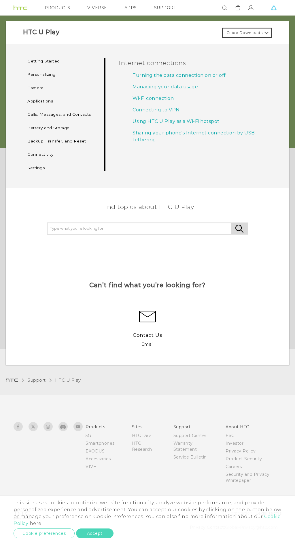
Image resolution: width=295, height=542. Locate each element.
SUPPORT (165, 7)
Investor (234, 443)
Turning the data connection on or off (179, 75)
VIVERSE (97, 7)
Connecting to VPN (156, 110)
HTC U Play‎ (68, 380)
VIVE (91, 466)
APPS (130, 7)
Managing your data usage (165, 87)
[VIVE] (274, 8)
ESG (230, 435)
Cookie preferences (44, 533)
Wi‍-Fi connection (153, 98)
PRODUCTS (57, 7)
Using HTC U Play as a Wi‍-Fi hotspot (176, 121)
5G (88, 435)
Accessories (98, 458)
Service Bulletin (190, 457)
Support (36, 380)
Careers (234, 466)
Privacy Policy (241, 451)
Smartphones (100, 443)
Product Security (244, 458)
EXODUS (95, 451)
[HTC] (20, 7)
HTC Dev (141, 435)
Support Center (190, 435)
